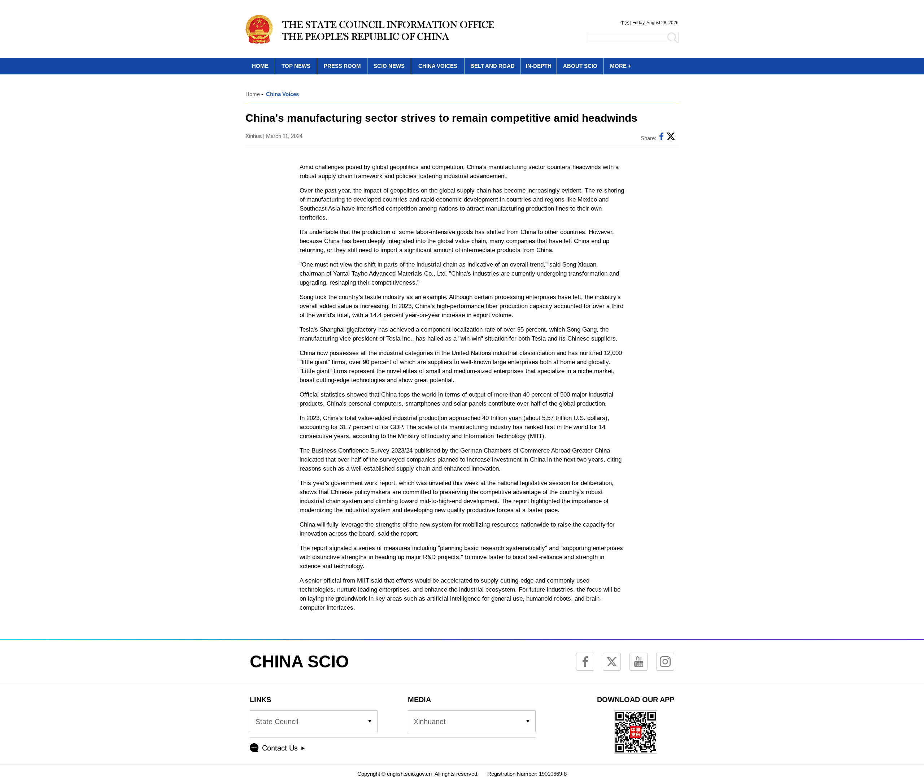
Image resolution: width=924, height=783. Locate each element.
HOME (260, 66)
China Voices (282, 94)
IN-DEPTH (539, 66)
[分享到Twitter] (671, 138)
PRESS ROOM (342, 66)
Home (252, 94)
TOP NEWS (296, 66)
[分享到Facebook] (661, 138)
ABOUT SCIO (580, 66)
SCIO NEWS (389, 66)
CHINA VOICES (437, 66)
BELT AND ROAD (492, 66)
